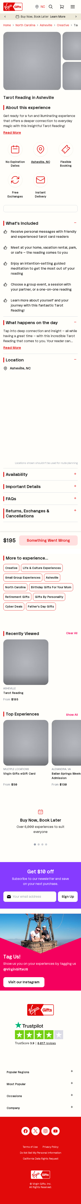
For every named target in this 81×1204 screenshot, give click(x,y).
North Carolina (25, 25)
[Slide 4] (46, 844)
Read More (12, 133)
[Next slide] (76, 16)
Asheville (46, 25)
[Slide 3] (42, 844)
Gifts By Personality (49, 597)
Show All (72, 714)
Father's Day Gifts (41, 606)
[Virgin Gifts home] (12, 7)
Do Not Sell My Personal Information (40, 1152)
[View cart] (62, 7)
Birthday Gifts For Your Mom (51, 587)
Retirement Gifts (17, 597)
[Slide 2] (39, 844)
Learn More (57, 16)
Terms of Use (30, 1146)
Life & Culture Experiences (42, 568)
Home (7, 25)
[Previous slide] (5, 16)
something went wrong (48, 540)
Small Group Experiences (22, 577)
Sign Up (68, 897)
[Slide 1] (35, 844)
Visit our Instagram (23, 982)
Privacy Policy (50, 1146)
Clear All (71, 633)
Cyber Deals (13, 606)
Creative (63, 25)
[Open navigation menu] (73, 7)
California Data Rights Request (40, 1158)
